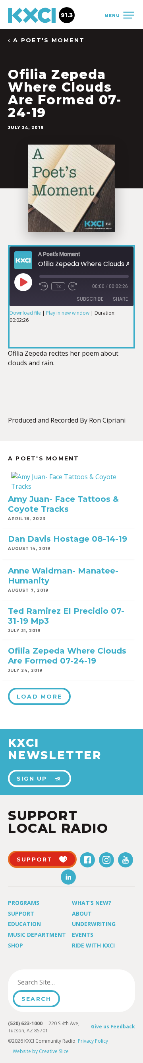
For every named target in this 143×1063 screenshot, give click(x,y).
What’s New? (91, 902)
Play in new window (67, 312)
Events (82, 934)
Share (120, 299)
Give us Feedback (113, 1026)
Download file (25, 312)
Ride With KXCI (93, 945)
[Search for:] (53, 982)
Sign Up (32, 778)
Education (24, 924)
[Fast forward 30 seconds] (72, 286)
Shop (15, 945)
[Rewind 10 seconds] (43, 286)
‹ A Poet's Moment (46, 40)
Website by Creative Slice (41, 1051)
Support (21, 913)
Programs (23, 902)
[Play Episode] (23, 282)
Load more (39, 696)
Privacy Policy (93, 1041)
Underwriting (94, 924)
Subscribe (90, 299)
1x (58, 286)
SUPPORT (35, 859)
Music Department (37, 934)
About (82, 913)
